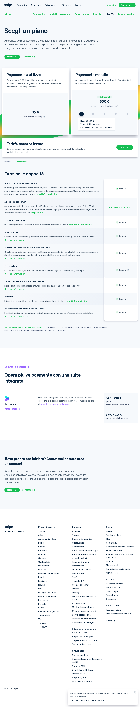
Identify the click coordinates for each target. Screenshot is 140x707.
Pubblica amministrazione (84, 618)
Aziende (76, 531)
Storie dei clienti (113, 535)
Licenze (109, 561)
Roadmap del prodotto (117, 583)
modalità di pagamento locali (55, 404)
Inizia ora (11, 56)
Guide (109, 531)
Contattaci (126, 5)
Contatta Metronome (119, 207)
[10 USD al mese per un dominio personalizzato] (128, 269)
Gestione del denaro (82, 569)
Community (111, 542)
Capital (41, 546)
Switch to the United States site (86, 700)
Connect (42, 558)
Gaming (75, 592)
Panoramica (39, 14)
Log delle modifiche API (83, 669)
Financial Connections (48, 573)
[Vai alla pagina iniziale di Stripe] (8, 527)
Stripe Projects (79, 677)
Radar (41, 607)
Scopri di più (37, 212)
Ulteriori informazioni (44, 194)
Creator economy (80, 584)
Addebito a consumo (60, 14)
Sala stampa (112, 591)
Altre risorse (112, 572)
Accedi (110, 5)
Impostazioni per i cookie (118, 569)
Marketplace (78, 565)
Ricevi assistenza (114, 609)
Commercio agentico (82, 539)
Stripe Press (112, 595)
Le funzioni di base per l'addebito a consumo (24, 327)
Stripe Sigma (44, 615)
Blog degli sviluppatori (82, 681)
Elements (42, 569)
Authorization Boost (47, 539)
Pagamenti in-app (80, 561)
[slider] (104, 114)
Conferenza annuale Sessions (120, 546)
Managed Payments (47, 592)
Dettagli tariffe (12, 408)
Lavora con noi (113, 587)
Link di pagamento (47, 596)
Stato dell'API (78, 666)
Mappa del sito (113, 565)
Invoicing (97, 14)
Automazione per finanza (84, 554)
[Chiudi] (135, 692)
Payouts (42, 603)
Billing (7, 14)
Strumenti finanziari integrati (85, 550)
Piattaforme (78, 573)
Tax (40, 619)
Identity (42, 577)
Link (40, 588)
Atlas (40, 535)
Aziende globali (79, 558)
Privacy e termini (114, 550)
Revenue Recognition (48, 611)
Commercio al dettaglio (83, 622)
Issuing (41, 584)
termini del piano (22, 161)
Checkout (43, 550)
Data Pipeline (44, 565)
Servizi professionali (81, 614)
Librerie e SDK (78, 673)
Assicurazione (79, 603)
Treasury (42, 626)
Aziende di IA (78, 581)
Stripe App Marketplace (83, 636)
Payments (43, 600)
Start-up (76, 535)
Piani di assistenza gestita (118, 613)
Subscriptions (82, 14)
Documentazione (127, 14)
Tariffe (78, 5)
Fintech (75, 588)
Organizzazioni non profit (84, 611)
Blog (108, 539)
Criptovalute (44, 561)
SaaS (74, 577)
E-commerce (78, 546)
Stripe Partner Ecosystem (84, 640)
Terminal (42, 623)
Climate (42, 554)
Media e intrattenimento (83, 607)
